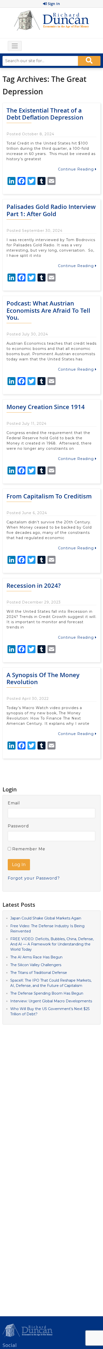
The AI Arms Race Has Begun (36, 957)
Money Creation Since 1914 (45, 407)
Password (18, 826)
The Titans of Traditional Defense (38, 972)
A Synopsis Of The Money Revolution (43, 678)
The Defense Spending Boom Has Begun (46, 993)
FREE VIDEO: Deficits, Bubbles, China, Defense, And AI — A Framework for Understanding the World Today (52, 944)
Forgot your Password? (34, 878)
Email (14, 803)
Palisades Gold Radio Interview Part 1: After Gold (51, 210)
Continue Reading (76, 169)
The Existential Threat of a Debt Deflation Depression (44, 114)
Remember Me (28, 849)
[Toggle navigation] (15, 46)
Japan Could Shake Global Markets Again (45, 918)
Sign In (53, 3)
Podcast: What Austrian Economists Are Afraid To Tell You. (48, 310)
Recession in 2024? (33, 586)
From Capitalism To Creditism (49, 496)
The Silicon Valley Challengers (35, 965)
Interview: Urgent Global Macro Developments (51, 1001)
